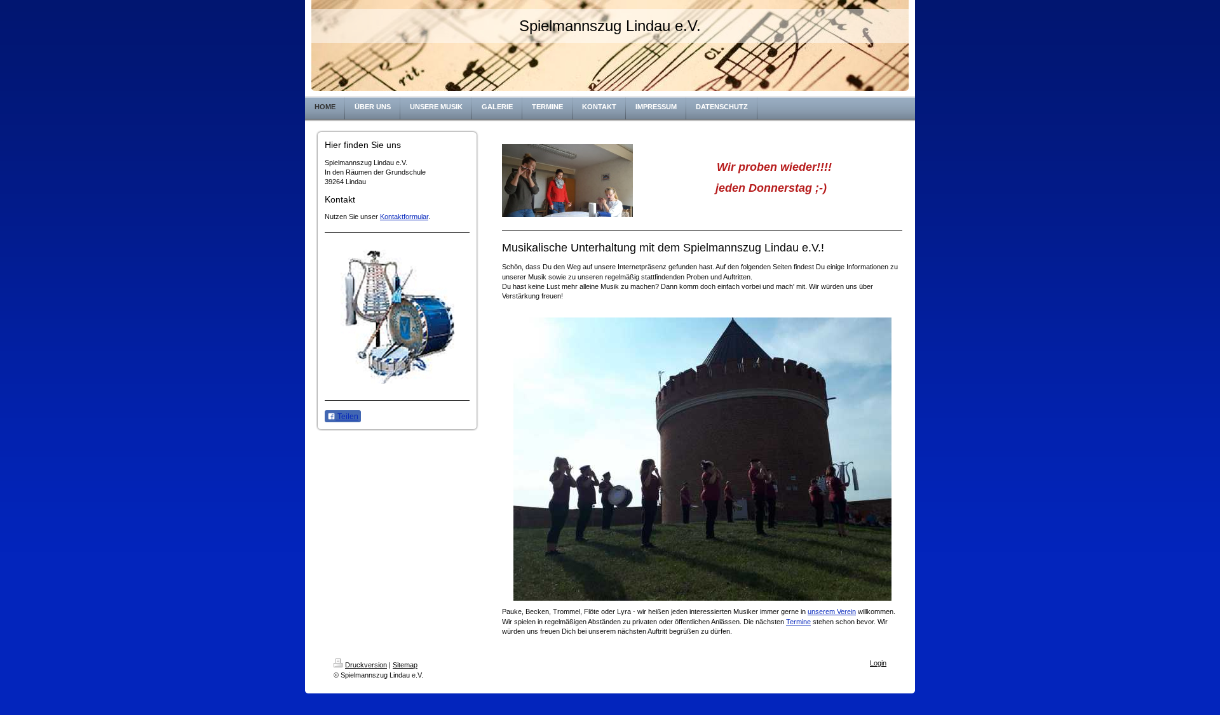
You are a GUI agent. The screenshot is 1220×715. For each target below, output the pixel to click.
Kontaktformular (404, 216)
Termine (798, 621)
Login (878, 663)
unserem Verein (832, 611)
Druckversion (366, 665)
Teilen (347, 416)
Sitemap (405, 665)
